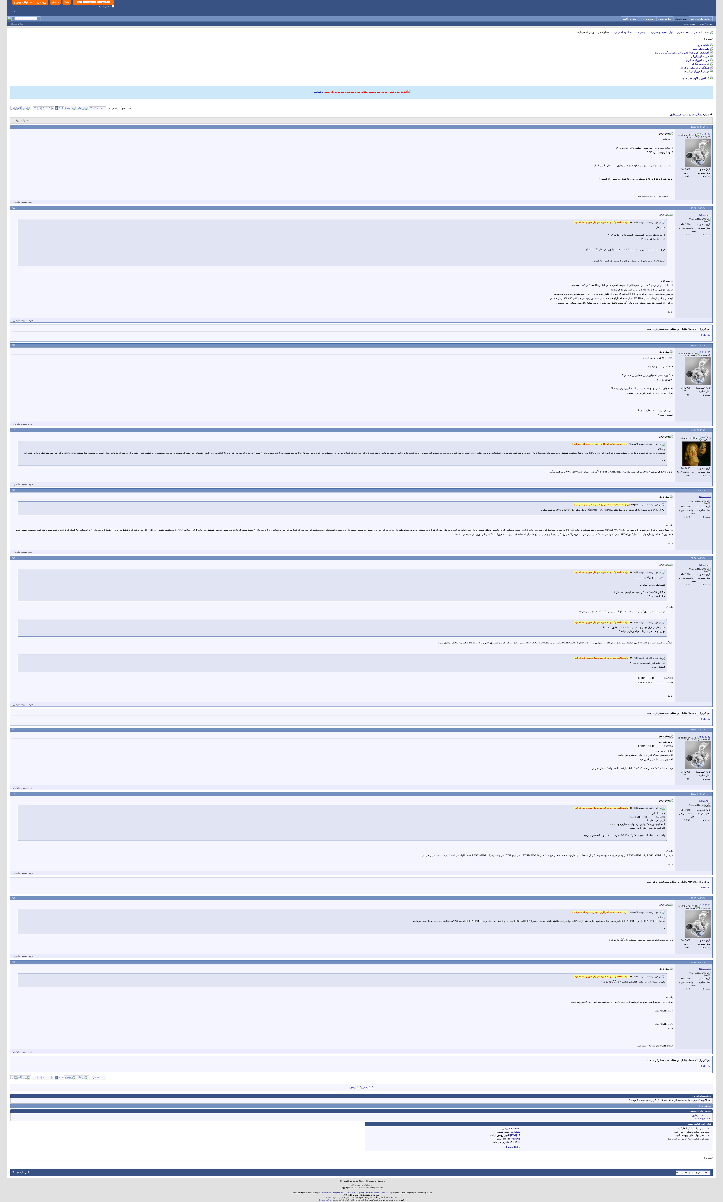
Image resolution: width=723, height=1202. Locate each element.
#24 (13, 429)
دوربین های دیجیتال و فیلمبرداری (630, 32)
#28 (13, 793)
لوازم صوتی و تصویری (662, 32)
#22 (13, 208)
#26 (13, 558)
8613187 (705, 334)
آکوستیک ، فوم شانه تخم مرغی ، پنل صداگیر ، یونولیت (681, 52)
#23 (13, 345)
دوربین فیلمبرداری (701, 1115)
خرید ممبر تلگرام (700, 64)
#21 (13, 126)
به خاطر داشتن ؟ (105, 7)
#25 (13, 490)
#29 (13, 898)
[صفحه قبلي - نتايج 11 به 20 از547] (70, 108)
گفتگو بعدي (355, 1087)
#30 (13, 962)
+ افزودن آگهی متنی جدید (695, 78)
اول (80, 108)
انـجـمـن (697, 32)
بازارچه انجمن (664, 19)
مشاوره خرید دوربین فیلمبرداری (686, 114)
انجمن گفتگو (681, 19)
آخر (19, 108)
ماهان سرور (703, 45)
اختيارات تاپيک (22, 120)
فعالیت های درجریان (700, 19)
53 (35, 108)
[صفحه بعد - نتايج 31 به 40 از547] (26, 108)
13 (39, 108)
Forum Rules (513, 1147)
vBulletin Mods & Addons (377, 1192)
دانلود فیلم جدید (701, 48)
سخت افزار (683, 32)
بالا (13, 1172)
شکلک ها (515, 1131)
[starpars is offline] (696, 453)
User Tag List (705, 1106)
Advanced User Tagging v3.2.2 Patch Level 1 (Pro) (341, 1192)
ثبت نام (55, 2)
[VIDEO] (515, 1138)
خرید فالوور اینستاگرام (697, 60)
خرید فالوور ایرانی (699, 56)
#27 (13, 729)
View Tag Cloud (702, 1118)
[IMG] (513, 1135)
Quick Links (689, 24)
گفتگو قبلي (367, 1087)
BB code (513, 1128)
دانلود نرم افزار (647, 19)
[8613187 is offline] (698, 153)
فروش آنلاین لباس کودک (696, 71)
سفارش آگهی (629, 19)
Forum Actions (705, 24)
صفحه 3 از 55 (96, 108)
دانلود (27, 1172)
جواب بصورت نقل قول (23, 202)
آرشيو (20, 1172)
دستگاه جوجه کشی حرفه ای (694, 67)
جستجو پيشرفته (17, 24)
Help (66, 2)
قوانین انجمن (318, 92)
